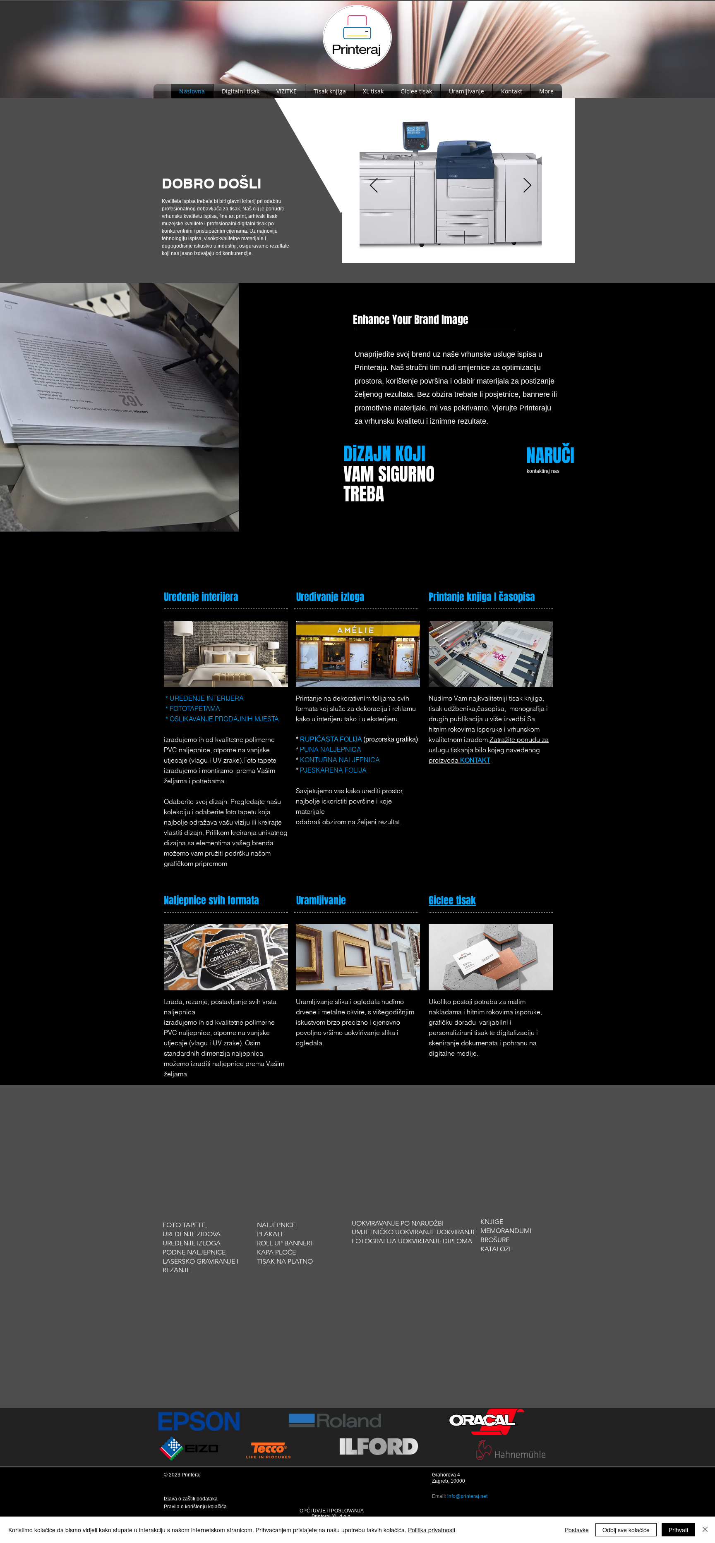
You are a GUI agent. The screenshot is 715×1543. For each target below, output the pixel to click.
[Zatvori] (705, 1529)
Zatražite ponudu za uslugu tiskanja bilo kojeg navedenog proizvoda (489, 749)
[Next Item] (527, 186)
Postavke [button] (577, 1530)
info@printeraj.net (467, 1496)
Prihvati (678, 1530)
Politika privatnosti (431, 1530)
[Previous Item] (374, 186)
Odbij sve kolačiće (626, 1530)
